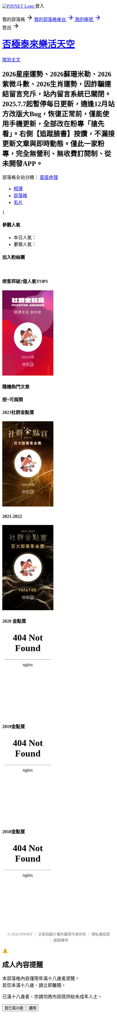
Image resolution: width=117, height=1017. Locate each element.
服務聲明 (60, 940)
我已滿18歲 (14, 1008)
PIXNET (26, 934)
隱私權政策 (100, 934)
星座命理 (49, 177)
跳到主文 (11, 59)
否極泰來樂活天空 (38, 44)
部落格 (20, 195)
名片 (18, 202)
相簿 (18, 188)
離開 (32, 1008)
